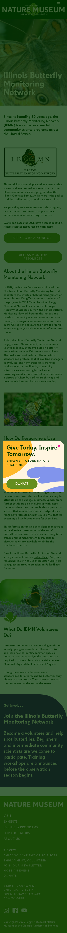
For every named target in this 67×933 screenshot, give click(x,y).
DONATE (22, 484)
